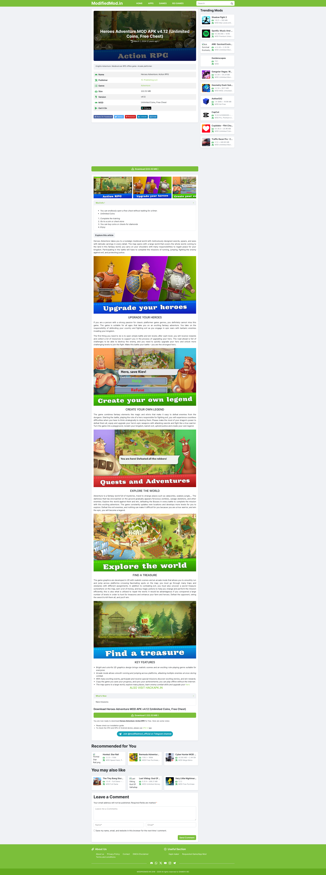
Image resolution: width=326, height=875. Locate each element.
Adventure (145, 85)
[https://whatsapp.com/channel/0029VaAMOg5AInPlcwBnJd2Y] (156, 863)
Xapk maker (174, 854)
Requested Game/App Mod (194, 854)
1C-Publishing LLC (149, 80)
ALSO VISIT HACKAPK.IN (146, 687)
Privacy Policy (113, 854)
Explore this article (104, 235)
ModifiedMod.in (107, 3)
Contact (126, 854)
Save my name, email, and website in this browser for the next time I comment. (131, 830)
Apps (150, 3)
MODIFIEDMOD (143, 872)
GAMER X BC (184, 872)
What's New (101, 696)
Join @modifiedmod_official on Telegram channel (147, 733)
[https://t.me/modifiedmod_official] (174, 863)
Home (139, 3)
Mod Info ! (100, 203)
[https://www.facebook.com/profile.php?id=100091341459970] (151, 863)
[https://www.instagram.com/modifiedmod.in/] (170, 863)
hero (188, 684)
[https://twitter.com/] (160, 863)
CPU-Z (145, 728)
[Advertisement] (144, 143)
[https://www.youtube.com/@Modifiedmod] (165, 863)
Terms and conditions (106, 857)
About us (100, 854)
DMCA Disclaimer (141, 854)
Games (163, 3)
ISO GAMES (178, 3)
